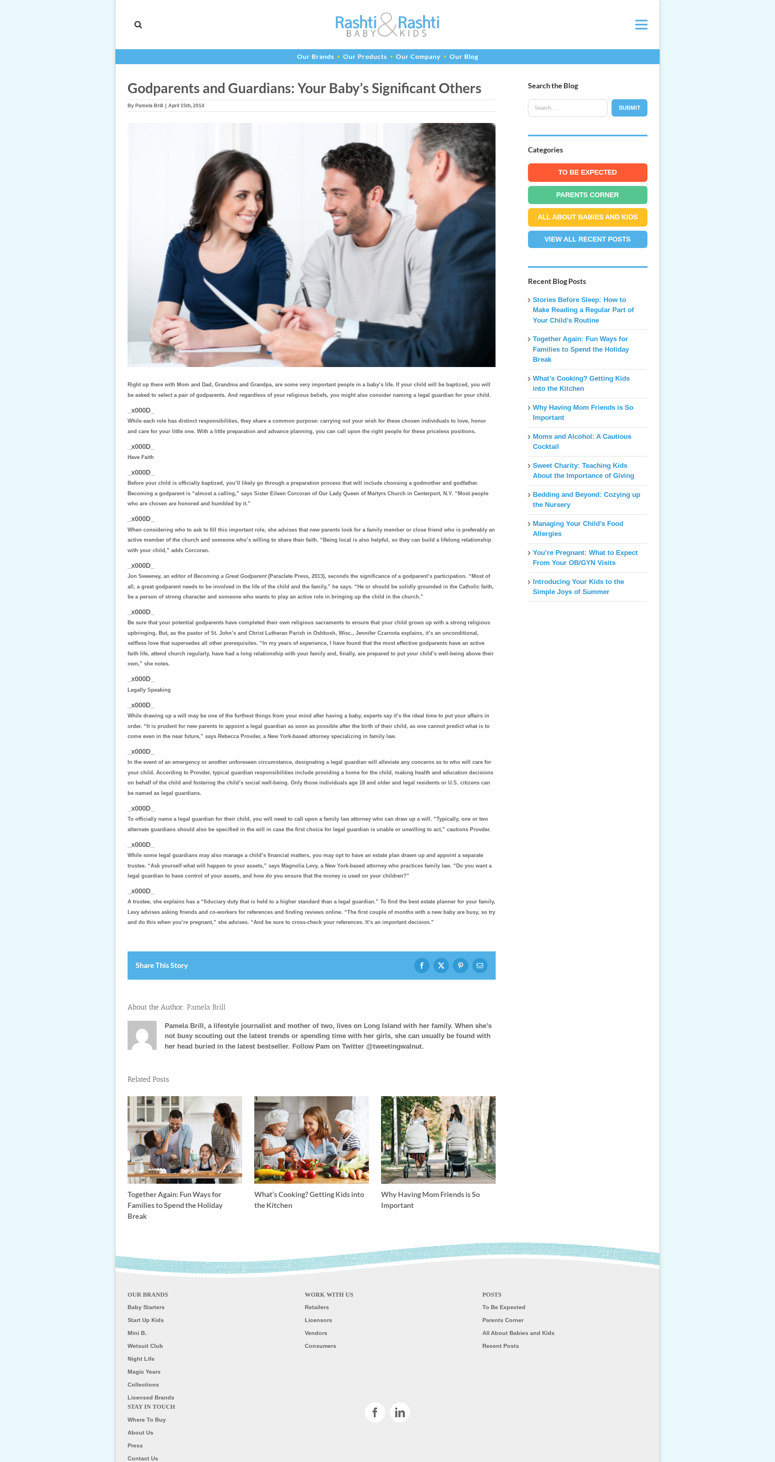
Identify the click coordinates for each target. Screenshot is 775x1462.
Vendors (316, 1333)
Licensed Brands (151, 1397)
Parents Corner (587, 195)
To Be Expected (587, 172)
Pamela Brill (149, 105)
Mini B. (137, 1333)
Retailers (317, 1307)
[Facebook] (375, 1412)
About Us (140, 1432)
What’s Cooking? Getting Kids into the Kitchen (311, 1140)
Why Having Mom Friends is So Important (438, 1140)
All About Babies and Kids (588, 217)
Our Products (365, 56)
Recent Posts (500, 1346)
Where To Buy (147, 1419)
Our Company (418, 56)
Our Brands (315, 56)
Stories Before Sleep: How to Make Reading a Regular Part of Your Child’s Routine (583, 310)
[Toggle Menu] (637, 24)
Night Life (141, 1359)
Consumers (320, 1346)
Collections (143, 1384)
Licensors (318, 1320)
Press (135, 1445)
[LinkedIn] (400, 1412)
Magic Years (144, 1371)
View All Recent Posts (587, 239)
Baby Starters (146, 1307)
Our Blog (464, 56)
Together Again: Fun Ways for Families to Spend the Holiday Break (185, 1140)
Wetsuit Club (145, 1346)
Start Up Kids (146, 1320)
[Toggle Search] (138, 25)
